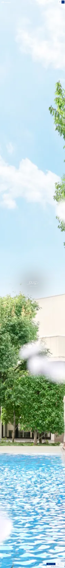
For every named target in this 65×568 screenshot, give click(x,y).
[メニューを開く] (63, 2)
